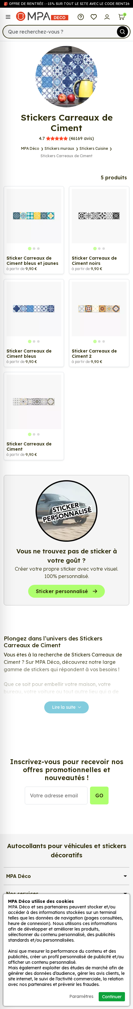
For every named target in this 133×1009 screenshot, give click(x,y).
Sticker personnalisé (62, 591)
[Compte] (107, 16)
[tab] (29, 248)
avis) (66, 138)
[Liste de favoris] (94, 16)
